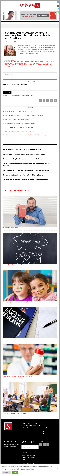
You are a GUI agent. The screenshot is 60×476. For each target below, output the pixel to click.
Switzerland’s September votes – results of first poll (22, 159)
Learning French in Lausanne (26, 64)
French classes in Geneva (17, 61)
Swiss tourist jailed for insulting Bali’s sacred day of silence (19, 123)
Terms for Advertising (45, 436)
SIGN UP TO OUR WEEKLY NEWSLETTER (16, 190)
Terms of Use (42, 432)
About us (41, 426)
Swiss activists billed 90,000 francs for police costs (17, 119)
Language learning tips (24, 63)
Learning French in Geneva (11, 64)
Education (13, 60)
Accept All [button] (15, 472)
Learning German (8, 66)
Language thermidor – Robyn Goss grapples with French (17, 376)
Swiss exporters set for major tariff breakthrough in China (19, 127)
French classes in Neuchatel (47, 61)
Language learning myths (11, 63)
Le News (30, 6)
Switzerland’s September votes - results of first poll (17, 111)
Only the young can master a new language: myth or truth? (17, 302)
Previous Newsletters (27, 463)
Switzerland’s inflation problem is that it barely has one (18, 131)
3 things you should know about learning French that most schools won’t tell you (27, 35)
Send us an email (43, 430)
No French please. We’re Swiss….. (11, 227)
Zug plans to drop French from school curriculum (15, 413)
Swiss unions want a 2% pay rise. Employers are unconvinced (26, 170)
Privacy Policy (29, 95)
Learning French (46, 63)
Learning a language (36, 63)
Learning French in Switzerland (42, 64)
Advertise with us (9, 444)
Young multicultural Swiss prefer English (13, 264)
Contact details (43, 428)
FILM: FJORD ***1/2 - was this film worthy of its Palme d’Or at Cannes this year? (25, 135)
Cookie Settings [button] (6, 472)
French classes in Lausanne (32, 61)
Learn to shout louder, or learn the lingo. (13, 339)
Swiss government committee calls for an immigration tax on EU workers (24, 115)
